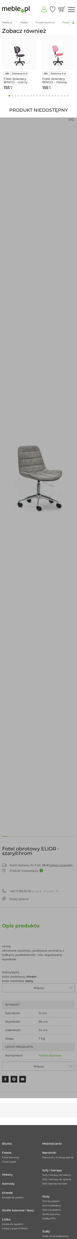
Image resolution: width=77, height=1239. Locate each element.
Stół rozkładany (51, 1205)
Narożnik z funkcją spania (58, 1157)
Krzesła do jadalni (12, 1197)
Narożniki (49, 1153)
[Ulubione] (52, 9)
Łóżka (6, 1219)
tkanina (54, 1064)
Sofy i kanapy (52, 1170)
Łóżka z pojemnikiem (15, 1228)
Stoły (46, 1196)
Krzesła (7, 1193)
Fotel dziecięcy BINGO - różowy (54, 80)
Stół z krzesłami (51, 1209)
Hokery (7, 1174)
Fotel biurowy (10, 1157)
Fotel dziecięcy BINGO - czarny (16, 80)
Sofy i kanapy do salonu (56, 1174)
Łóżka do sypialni (12, 1224)
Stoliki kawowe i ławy (18, 1210)
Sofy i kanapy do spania (56, 1179)
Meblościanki (52, 1143)
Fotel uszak (9, 1161)
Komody (8, 1184)
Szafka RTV (49, 1218)
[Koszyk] (61, 9)
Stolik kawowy (51, 1214)
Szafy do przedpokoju (55, 1236)
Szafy (46, 1231)
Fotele (6, 1153)
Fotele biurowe (50, 1055)
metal (43, 1064)
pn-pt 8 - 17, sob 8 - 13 (33, 891)
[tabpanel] (19, 63)
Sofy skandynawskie (54, 1183)
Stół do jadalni (51, 1201)
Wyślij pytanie (19, 899)
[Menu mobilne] (71, 9)
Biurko (7, 1143)
